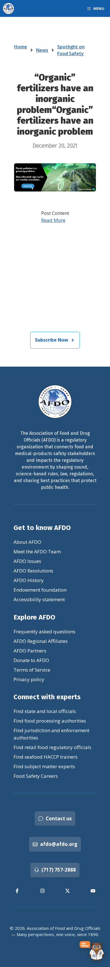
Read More (53, 220)
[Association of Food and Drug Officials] (8, 8)
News (42, 50)
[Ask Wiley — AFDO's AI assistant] (91, 951)
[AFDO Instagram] (42, 890)
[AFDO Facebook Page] (17, 890)
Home (20, 47)
